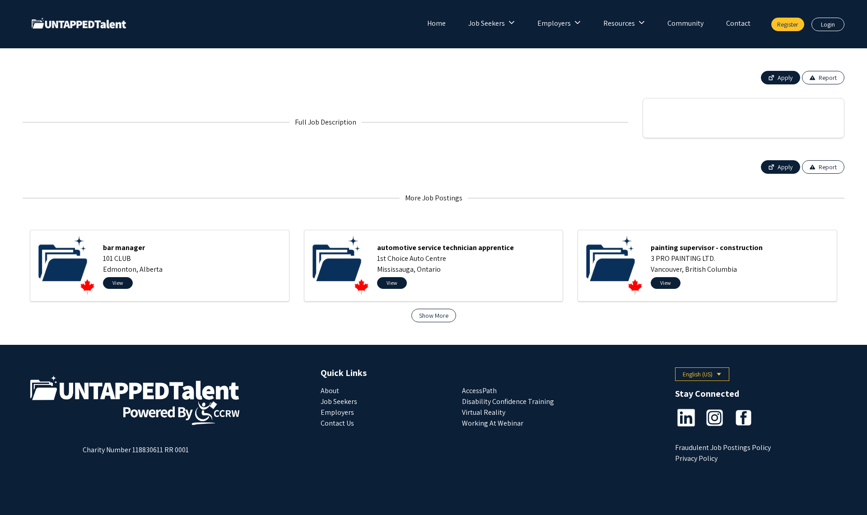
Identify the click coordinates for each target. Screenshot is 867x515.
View (117, 282)
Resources (619, 23)
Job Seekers (486, 23)
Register (787, 24)
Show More (433, 315)
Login (828, 24)
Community (685, 23)
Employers (554, 23)
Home (436, 23)
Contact (738, 23)
